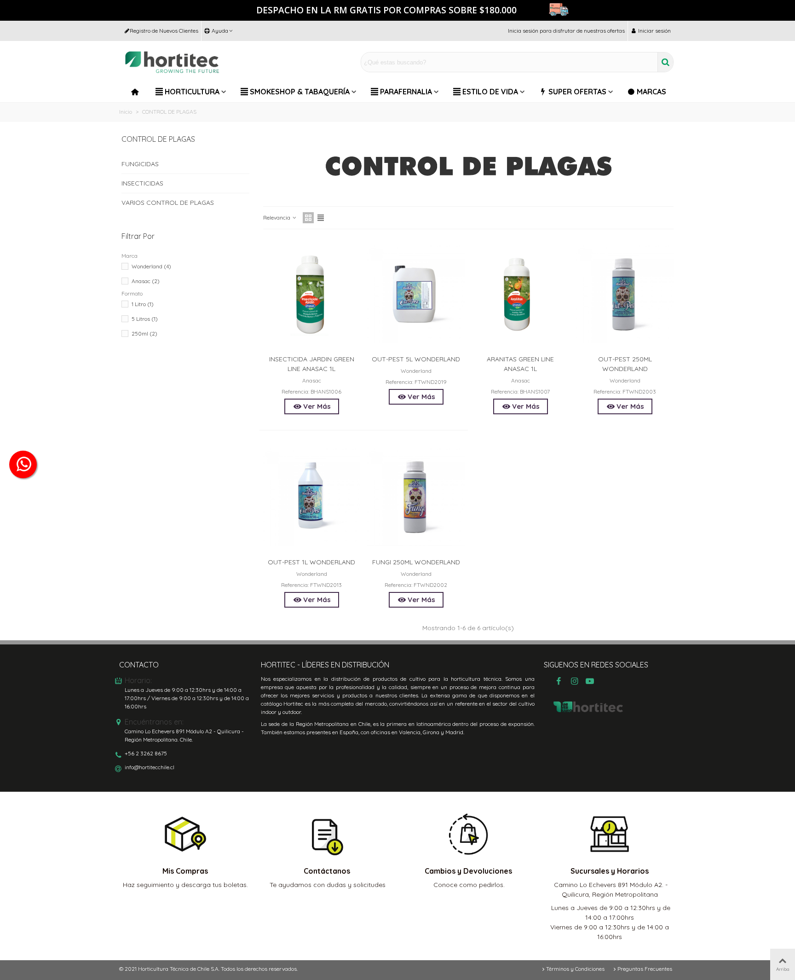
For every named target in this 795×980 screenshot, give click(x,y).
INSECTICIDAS (142, 183)
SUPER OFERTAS (577, 91)
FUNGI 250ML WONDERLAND (416, 562)
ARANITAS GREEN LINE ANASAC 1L (520, 364)
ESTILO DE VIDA (490, 91)
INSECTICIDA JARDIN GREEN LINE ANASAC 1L (311, 364)
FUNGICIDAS (140, 164)
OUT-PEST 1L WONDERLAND (311, 562)
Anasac (146, 281)
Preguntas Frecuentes (644, 968)
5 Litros (145, 318)
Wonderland (151, 266)
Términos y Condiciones (575, 968)
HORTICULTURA (192, 91)
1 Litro (143, 304)
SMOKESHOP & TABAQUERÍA (300, 91)
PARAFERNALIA (406, 91)
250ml (144, 333)
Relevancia (277, 217)
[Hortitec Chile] (172, 62)
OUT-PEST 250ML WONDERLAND (625, 364)
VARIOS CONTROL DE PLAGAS (167, 202)
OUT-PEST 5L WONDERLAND (416, 359)
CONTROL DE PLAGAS (158, 139)
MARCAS (651, 91)
